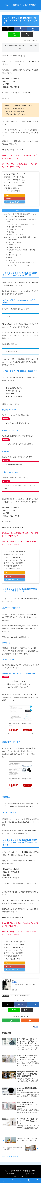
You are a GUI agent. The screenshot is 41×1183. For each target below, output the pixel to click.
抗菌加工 (10, 257)
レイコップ (15, 995)
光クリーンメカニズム (14, 242)
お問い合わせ (30, 1174)
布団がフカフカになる (16, 229)
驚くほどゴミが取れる (16, 227)
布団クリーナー (25, 995)
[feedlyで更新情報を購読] (13, 989)
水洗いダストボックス (14, 255)
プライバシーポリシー (20, 1176)
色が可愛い (12, 232)
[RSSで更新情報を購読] (16, 989)
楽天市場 (8, 198)
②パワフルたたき (14, 247)
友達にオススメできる (16, 234)
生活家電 (6, 995)
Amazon (8, 195)
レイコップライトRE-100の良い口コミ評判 (21, 224)
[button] (27, 34)
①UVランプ (12, 244)
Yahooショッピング (12, 202)
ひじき (14, 982)
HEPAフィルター (12, 260)
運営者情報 (10, 1174)
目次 (17, 210)
